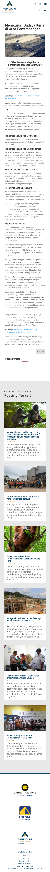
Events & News (25, 863)
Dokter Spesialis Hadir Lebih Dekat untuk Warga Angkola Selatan (23, 676)
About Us (25, 858)
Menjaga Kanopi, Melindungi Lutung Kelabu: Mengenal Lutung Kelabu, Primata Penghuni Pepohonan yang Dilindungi (23, 435)
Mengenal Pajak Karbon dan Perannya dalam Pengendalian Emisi (24, 619)
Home (25, 856)
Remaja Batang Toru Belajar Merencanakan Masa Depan (19, 736)
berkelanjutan (10, 91)
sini (41, 344)
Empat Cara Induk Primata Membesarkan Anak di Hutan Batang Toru (23, 558)
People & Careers (25, 866)
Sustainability (25, 861)
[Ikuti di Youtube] (45, 4)
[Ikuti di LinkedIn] (40, 4)
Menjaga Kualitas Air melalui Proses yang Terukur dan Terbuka (23, 497)
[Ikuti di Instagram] (35, 4)
